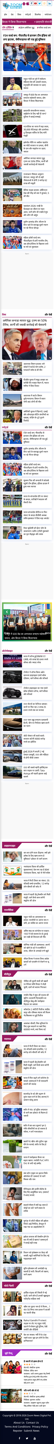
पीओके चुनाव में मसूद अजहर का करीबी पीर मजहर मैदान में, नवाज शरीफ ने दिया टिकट (36, 382)
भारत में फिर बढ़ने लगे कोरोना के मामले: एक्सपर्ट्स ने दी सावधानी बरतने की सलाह (36, 1081)
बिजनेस (38, 14)
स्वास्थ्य (7, 1039)
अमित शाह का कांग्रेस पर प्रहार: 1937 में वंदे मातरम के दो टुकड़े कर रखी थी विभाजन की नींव (36, 933)
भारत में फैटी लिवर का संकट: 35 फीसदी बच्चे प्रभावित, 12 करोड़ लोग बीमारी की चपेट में (36, 883)
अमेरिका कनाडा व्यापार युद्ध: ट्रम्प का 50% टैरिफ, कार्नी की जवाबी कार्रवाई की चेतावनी (36, 161)
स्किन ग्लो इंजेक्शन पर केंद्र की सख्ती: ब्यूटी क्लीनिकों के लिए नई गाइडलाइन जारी (36, 1255)
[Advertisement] (27, 282)
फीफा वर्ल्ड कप (44, 27)
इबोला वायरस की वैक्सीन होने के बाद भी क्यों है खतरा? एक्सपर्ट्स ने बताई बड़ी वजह (36, 1239)
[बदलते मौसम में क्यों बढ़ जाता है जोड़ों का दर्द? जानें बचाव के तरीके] (12, 1209)
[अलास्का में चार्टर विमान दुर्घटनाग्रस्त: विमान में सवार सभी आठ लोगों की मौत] (12, 400)
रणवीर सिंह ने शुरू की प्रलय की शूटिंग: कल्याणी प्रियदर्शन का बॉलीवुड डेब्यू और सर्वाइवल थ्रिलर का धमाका (36, 999)
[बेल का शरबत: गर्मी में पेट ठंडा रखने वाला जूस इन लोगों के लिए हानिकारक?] (12, 1338)
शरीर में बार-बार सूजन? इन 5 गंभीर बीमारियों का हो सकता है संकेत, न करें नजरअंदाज (35, 1128)
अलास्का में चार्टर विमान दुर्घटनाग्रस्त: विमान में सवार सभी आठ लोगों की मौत (34, 398)
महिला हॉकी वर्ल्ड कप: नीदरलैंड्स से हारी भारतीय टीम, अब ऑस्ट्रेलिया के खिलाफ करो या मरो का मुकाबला (36, 242)
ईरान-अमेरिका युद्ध (26, 27)
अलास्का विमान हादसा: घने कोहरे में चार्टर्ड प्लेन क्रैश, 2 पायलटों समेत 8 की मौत (34, 366)
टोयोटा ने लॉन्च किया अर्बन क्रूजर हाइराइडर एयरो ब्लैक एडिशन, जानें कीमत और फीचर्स (36, 675)
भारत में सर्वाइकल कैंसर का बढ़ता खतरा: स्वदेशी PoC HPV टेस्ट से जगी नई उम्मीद (36, 1160)
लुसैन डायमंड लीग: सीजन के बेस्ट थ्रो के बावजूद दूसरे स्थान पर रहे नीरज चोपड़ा (36, 224)
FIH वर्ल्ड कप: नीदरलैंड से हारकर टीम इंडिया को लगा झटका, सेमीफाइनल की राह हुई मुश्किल (27, 37)
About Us (19, 1422)
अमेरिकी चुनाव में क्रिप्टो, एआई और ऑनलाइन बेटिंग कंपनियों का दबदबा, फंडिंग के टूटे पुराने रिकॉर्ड (36, 416)
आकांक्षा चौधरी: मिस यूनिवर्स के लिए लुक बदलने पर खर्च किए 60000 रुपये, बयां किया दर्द (36, 1026)
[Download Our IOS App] (27, 3)
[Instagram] (44, 3)
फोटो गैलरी (9, 1285)
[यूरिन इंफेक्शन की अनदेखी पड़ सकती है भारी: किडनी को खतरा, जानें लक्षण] (12, 1273)
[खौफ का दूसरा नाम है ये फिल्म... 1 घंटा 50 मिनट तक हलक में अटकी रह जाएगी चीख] (12, 1310)
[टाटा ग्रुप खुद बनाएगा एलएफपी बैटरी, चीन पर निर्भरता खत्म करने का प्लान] (12, 724)
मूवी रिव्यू (8, 1353)
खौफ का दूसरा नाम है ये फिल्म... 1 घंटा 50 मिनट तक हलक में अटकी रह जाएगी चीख (37, 1309)
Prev (7, 633)
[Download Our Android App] (23, 3)
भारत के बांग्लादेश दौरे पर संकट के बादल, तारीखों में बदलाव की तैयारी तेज (36, 499)
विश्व (19, 14)
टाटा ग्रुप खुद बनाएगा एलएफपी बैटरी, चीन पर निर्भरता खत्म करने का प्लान (36, 722)
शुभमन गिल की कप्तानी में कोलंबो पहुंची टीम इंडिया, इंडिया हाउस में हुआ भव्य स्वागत (36, 483)
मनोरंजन (48, 14)
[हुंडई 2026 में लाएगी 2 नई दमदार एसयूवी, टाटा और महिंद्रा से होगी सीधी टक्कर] (12, 756)
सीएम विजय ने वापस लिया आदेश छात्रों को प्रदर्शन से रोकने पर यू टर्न (36, 961)
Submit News (31, 1430)
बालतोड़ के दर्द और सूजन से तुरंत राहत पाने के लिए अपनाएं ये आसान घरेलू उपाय (36, 1096)
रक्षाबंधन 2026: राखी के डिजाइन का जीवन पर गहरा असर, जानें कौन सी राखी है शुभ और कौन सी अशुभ (36, 210)
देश (12, 14)
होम (5, 14)
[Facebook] (31, 3)
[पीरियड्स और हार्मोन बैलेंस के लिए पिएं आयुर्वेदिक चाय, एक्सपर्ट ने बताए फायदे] (12, 1193)
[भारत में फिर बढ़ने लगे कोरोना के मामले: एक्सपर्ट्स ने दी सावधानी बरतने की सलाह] (12, 1082)
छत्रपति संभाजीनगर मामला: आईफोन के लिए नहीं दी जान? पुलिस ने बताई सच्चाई (35, 113)
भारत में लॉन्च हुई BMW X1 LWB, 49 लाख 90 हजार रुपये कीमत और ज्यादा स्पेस (36, 659)
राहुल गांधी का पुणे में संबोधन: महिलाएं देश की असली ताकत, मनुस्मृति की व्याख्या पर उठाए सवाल (35, 83)
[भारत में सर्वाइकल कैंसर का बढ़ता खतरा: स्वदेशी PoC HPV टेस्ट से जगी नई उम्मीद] (12, 1162)
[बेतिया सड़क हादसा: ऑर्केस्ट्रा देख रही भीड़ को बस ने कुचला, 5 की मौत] (12, 194)
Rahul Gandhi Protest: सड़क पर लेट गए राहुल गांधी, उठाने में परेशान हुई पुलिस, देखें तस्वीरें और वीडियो (35, 1325)
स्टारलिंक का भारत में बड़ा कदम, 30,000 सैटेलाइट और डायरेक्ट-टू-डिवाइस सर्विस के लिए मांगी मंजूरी (36, 131)
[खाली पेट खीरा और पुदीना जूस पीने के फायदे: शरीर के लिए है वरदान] (12, 1146)
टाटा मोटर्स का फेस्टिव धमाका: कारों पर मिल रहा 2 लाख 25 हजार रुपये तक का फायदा (35, 707)
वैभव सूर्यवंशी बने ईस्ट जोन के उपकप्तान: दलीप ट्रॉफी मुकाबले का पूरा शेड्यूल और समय (36, 531)
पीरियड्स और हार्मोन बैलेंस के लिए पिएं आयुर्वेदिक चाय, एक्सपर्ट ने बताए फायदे (36, 1192)
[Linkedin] (49, 3)
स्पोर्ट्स (28, 14)
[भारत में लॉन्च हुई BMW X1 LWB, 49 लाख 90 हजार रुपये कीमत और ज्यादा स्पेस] (12, 661)
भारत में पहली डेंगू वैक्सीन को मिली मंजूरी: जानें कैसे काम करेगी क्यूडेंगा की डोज (37, 897)
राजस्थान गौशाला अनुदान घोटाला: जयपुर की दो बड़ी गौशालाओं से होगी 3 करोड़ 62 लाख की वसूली (35, 179)
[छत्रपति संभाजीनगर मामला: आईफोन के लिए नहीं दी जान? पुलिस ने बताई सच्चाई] (12, 115)
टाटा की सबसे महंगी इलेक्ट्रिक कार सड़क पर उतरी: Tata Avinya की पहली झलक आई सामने (36, 772)
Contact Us (32, 1422)
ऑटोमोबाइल (7, 651)
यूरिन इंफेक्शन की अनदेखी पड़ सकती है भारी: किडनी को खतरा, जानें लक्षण (36, 1271)
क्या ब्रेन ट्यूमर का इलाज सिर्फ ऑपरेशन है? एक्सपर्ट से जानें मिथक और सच (36, 1176)
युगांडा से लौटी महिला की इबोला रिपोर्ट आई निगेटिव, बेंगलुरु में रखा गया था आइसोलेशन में (36, 1223)
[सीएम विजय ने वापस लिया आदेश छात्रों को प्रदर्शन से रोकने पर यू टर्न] (12, 962)
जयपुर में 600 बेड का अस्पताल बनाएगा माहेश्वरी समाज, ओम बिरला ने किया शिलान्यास (36, 97)
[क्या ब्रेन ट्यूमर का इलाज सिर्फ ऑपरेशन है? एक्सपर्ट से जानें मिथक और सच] (12, 1177)
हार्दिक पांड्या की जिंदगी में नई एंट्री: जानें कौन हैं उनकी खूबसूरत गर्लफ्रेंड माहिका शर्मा (37, 1295)
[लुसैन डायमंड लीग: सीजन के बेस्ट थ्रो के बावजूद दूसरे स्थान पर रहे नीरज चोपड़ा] (12, 226)
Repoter (17, 1430)
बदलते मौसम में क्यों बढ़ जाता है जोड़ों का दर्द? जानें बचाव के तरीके (35, 1208)
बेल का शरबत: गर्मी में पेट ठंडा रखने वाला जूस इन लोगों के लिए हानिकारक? (36, 1337)
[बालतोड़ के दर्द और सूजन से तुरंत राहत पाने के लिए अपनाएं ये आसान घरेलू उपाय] (12, 1098)
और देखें (48, 314)
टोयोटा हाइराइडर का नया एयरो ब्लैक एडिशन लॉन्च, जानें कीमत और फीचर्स (36, 691)
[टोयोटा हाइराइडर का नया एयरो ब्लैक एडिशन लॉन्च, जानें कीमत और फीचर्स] (12, 692)
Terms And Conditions (18, 1426)
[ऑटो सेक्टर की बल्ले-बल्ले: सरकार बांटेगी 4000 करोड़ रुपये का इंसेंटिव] (12, 740)
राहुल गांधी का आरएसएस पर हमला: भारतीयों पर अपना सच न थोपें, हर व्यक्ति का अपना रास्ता (36, 920)
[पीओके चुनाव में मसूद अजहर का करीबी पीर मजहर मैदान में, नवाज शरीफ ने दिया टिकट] (12, 384)
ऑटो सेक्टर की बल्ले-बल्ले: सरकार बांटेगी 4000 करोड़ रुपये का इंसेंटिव (34, 738)
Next (48, 633)
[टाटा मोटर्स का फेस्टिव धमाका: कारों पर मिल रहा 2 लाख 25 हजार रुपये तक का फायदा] (12, 708)
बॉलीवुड (7, 974)
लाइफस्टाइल (9, 845)
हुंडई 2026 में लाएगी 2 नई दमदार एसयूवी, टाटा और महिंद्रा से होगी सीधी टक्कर (36, 754)
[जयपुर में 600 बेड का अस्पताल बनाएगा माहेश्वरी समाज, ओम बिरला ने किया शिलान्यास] (12, 99)
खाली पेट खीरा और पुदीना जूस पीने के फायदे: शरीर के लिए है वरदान (35, 1144)
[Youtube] (35, 3)
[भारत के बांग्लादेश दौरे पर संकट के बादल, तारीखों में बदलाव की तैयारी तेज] (12, 501)
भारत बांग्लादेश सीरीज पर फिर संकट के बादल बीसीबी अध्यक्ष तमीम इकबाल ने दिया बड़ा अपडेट (36, 515)
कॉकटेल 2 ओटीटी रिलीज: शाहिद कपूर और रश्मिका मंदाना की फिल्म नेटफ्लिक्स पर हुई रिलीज (37, 1012)
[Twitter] (39, 3)
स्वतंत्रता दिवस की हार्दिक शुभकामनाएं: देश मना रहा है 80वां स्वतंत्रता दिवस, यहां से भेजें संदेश (37, 869)
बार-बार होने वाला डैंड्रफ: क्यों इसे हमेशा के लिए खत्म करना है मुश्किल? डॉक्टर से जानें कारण (37, 855)
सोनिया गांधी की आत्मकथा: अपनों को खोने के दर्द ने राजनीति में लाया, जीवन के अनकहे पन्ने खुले (37, 947)
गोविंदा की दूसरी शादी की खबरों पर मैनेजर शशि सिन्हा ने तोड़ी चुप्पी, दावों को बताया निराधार (36, 984)
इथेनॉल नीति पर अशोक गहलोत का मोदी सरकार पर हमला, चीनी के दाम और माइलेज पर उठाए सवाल (36, 147)
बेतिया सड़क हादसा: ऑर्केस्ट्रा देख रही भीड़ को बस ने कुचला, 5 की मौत (36, 193)
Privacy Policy (40, 1426)
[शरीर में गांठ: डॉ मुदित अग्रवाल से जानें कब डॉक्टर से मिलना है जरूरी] (12, 1114)
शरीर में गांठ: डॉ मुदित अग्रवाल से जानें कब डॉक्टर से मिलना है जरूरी (35, 1112)
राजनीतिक (8, 910)
